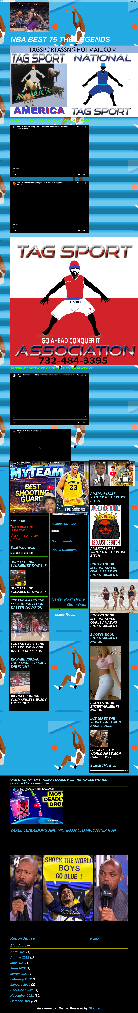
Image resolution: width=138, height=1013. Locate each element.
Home (79, 599)
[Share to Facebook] (57, 531)
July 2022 (17, 963)
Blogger (94, 1008)
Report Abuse (22, 938)
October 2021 (20, 1001)
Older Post (76, 604)
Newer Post (62, 599)
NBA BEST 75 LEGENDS (22, 528)
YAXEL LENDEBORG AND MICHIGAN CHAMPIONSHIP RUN (63, 830)
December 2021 (22, 990)
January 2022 (20, 984)
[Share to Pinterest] (58, 531)
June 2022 (18, 968)
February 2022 (21, 979)
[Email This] (52, 531)
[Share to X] (55, 531)
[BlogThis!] (54, 531)
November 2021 (22, 995)
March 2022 (19, 973)
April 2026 (17, 952)
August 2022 (19, 957)
